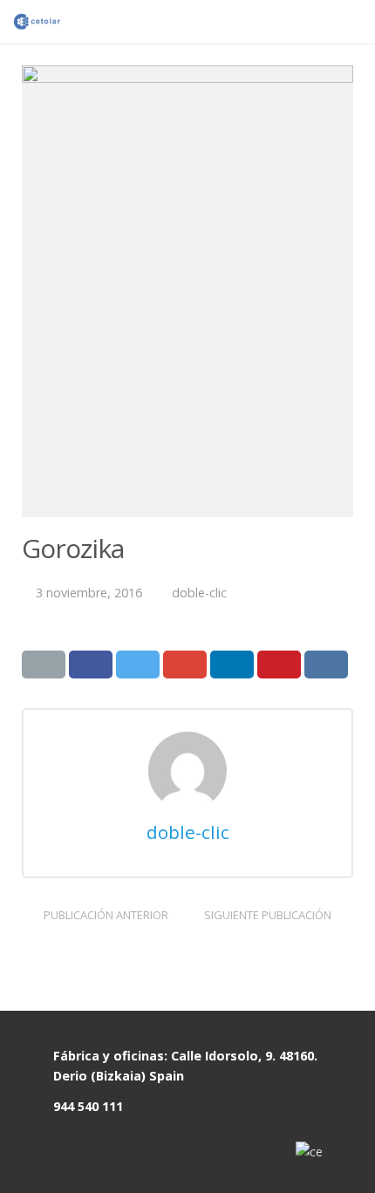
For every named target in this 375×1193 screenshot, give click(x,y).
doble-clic (199, 592)
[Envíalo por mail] (43, 664)
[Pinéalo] (279, 664)
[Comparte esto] (90, 664)
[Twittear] (138, 664)
